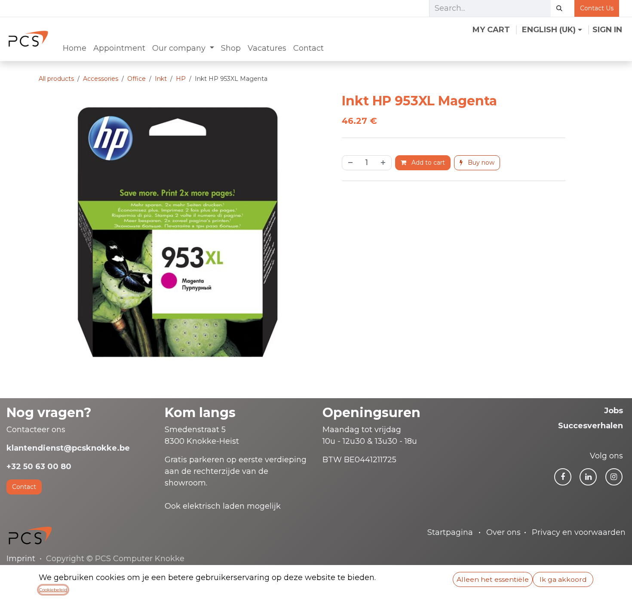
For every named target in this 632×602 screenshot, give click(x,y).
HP (181, 79)
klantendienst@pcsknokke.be (68, 448)
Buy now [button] (480, 162)
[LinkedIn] (588, 477)
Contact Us (597, 8)
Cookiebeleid (53, 590)
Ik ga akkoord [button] (563, 579)
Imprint (20, 558)
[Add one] (384, 163)
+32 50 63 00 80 (38, 466)
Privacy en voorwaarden (579, 532)
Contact (24, 487)
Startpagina (450, 532)
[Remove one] (349, 163)
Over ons (503, 532)
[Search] (559, 8)
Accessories (100, 79)
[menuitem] (74, 48)
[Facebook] (562, 477)
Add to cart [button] (427, 162)
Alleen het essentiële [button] (493, 579)
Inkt (161, 79)
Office (136, 79)
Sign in (607, 29)
